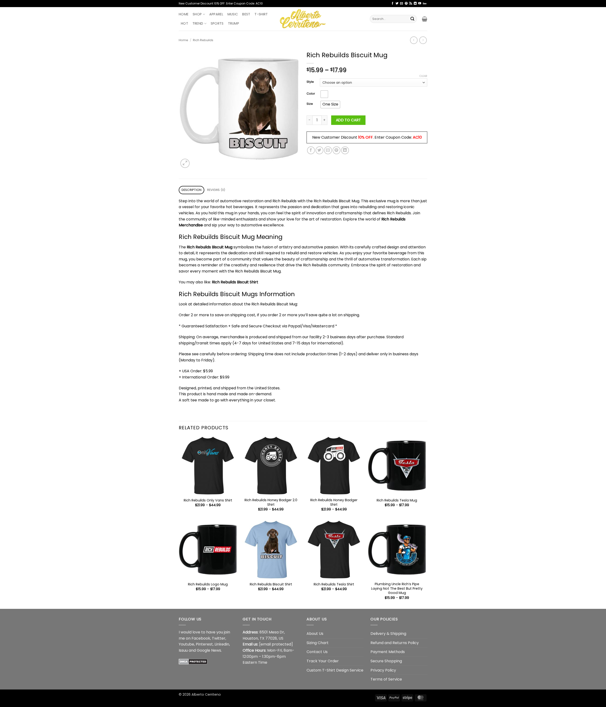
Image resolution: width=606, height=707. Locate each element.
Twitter (218, 638)
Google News (209, 650)
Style (310, 81)
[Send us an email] (401, 3)
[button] (424, 19)
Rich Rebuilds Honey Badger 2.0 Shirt (271, 502)
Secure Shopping (386, 661)
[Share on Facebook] (311, 150)
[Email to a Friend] (328, 150)
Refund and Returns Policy (394, 643)
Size (310, 103)
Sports (217, 23)
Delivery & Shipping (388, 633)
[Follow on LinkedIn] (415, 3)
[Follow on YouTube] (419, 3)
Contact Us (317, 651)
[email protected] (276, 644)
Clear (423, 76)
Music (232, 14)
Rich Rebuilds (203, 40)
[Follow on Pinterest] (406, 3)
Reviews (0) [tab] (216, 190)
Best (246, 14)
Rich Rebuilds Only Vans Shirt (208, 500)
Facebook (201, 638)
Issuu (183, 650)
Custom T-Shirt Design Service (335, 670)
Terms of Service (386, 679)
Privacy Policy (383, 670)
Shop (197, 14)
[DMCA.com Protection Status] (193, 661)
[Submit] (412, 19)
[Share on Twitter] (319, 150)
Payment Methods (387, 651)
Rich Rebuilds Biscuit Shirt (235, 282)
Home (183, 14)
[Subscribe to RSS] (410, 3)
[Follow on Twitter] (397, 3)
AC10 (417, 137)
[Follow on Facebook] (392, 3)
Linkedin (221, 644)
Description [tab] (192, 190)
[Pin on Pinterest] (336, 150)
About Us (315, 633)
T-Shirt (261, 14)
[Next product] (413, 40)
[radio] (324, 94)
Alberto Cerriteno (206, 694)
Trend (197, 23)
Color (311, 93)
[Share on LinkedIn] (345, 150)
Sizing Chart (318, 643)
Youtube (186, 644)
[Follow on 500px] (424, 3)
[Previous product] (423, 40)
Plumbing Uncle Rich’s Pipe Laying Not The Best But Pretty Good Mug (397, 588)
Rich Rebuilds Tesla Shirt (334, 584)
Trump (233, 23)
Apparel (216, 14)
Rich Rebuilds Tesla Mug (397, 500)
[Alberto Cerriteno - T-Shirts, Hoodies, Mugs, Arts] (303, 19)
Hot (184, 23)
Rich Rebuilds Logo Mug (208, 584)
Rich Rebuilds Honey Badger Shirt (333, 502)
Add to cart (348, 120)
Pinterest (204, 644)
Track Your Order (323, 661)
